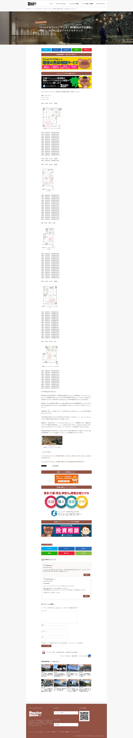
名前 (42, 625)
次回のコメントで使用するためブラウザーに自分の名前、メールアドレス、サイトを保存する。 (63, 643)
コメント (43, 610)
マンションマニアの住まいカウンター (88, 735)
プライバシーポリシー (100, 3)
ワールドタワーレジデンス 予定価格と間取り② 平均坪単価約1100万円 (59, 461)
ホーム (51, 3)
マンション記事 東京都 (47, 544)
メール (43, 631)
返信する (87, 574)
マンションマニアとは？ (61, 3)
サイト (42, 637)
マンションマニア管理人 (74, 3)
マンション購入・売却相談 (87, 3)
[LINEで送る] (56, 465)
